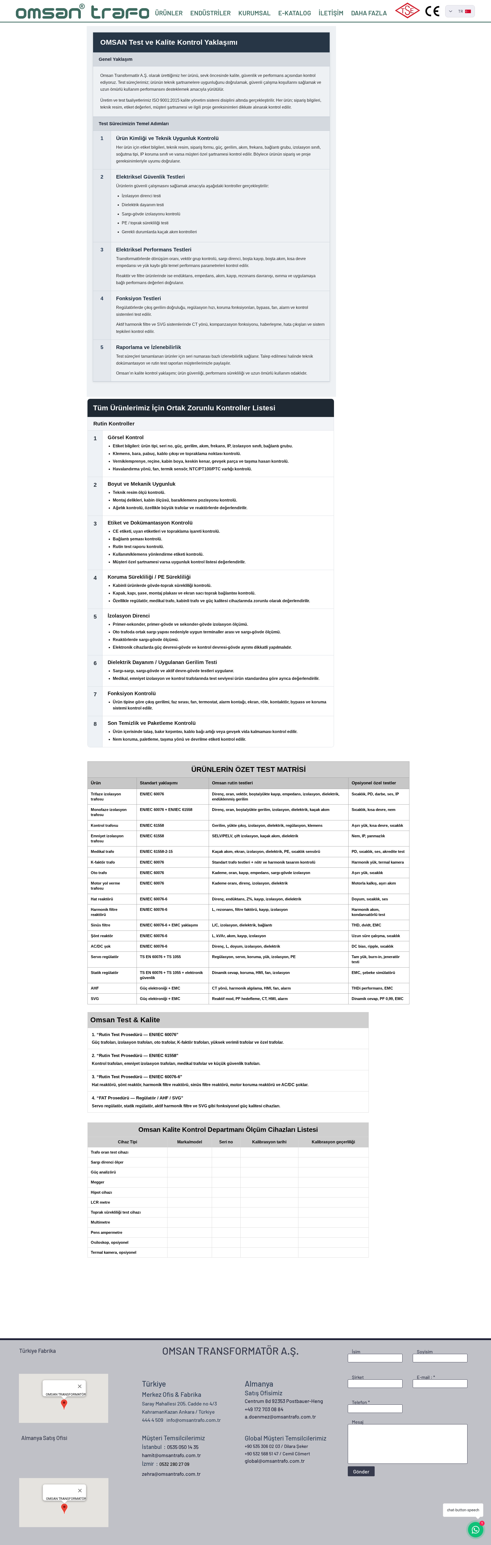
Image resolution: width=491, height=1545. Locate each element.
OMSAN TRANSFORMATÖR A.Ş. (230, 1350)
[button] (210, 13)
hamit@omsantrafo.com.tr (171, 1455)
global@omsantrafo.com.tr (275, 1461)
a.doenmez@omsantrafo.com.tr (280, 1416)
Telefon (359, 1402)
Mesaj (357, 1422)
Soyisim (425, 1351)
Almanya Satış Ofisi (44, 1437)
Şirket (358, 1377)
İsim (356, 1351)
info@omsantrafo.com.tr (193, 1420)
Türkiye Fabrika (37, 1350)
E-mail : (424, 1377)
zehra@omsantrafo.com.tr (171, 1474)
